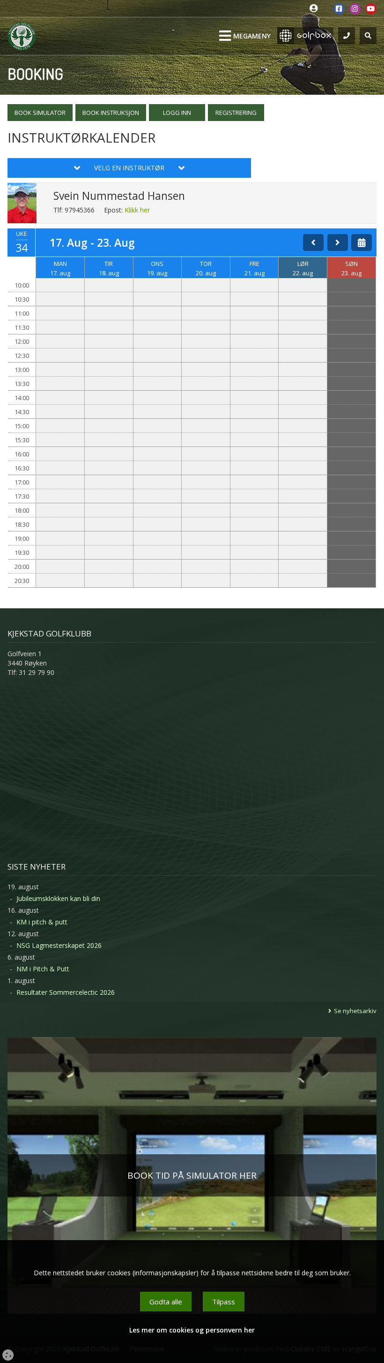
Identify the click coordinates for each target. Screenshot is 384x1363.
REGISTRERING (236, 112)
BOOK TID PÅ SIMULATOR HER (192, 1175)
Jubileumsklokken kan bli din (58, 898)
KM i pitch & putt (41, 921)
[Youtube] (371, 9)
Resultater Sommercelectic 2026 (65, 992)
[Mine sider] (316, 8)
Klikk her (137, 209)
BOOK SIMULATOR (40, 112)
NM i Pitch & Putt (42, 968)
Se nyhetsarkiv (355, 1011)
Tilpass (223, 1301)
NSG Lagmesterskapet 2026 (59, 945)
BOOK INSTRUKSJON (110, 112)
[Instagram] (355, 9)
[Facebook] (339, 9)
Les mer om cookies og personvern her (192, 1329)
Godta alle (165, 1301)
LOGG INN (177, 112)
